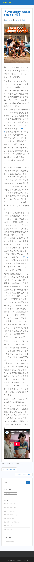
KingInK (7, 2)
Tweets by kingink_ (10, 542)
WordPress (25, 560)
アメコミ (9, 504)
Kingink (16, 20)
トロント (9, 507)
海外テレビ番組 (11, 522)
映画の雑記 (10, 515)
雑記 (8, 526)
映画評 (24, 20)
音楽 (8, 529)
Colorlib (13, 560)
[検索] (28, 482)
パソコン (9, 511)
